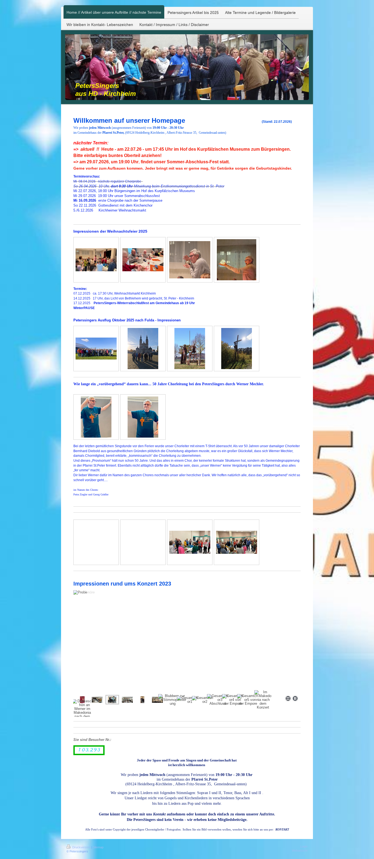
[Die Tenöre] (187, 641)
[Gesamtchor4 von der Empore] (232, 700)
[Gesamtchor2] (202, 700)
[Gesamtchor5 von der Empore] (247, 700)
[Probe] (97, 700)
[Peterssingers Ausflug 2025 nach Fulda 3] (189, 348)
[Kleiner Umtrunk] (189, 542)
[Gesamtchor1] (187, 700)
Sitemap (98, 847)
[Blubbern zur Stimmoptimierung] (172, 700)
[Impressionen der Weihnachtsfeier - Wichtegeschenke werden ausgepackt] (142, 259)
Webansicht (299, 850)
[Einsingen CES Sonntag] (157, 700)
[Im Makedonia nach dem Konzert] (263, 699)
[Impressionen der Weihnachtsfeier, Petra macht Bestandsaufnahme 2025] (96, 259)
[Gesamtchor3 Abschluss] (217, 700)
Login (303, 846)
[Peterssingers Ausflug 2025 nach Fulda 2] (143, 348)
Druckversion (81, 847)
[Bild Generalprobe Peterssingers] (142, 699)
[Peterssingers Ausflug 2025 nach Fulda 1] (96, 348)
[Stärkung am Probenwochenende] (127, 700)
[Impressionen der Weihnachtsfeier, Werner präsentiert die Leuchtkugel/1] (189, 259)
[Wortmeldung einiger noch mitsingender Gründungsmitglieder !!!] (236, 542)
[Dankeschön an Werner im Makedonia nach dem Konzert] (82, 710)
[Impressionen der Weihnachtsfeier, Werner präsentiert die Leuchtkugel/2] (236, 259)
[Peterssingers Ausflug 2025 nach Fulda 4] (236, 348)
